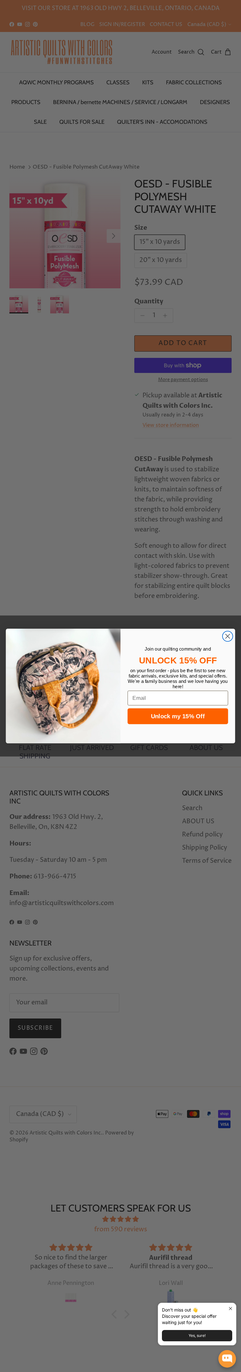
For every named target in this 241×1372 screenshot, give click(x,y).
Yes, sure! (197, 1335)
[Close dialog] (227, 636)
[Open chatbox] (227, 1359)
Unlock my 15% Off (178, 716)
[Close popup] (230, 1308)
